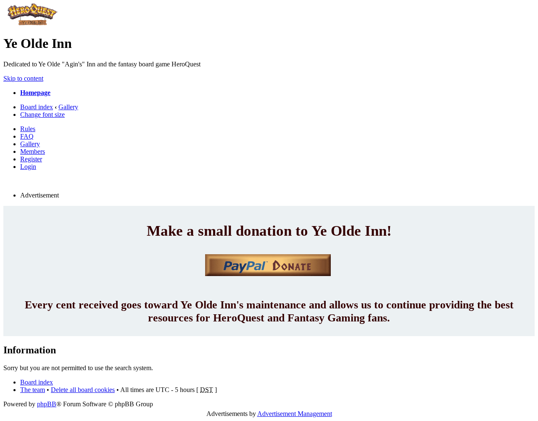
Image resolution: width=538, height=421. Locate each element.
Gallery (68, 107)
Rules (27, 128)
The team (32, 389)
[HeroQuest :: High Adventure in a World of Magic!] (32, 22)
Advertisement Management (294, 413)
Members (32, 151)
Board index (36, 107)
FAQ (27, 136)
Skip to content (23, 78)
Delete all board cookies (83, 389)
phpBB (46, 404)
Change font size (42, 114)
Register (31, 159)
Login (28, 166)
